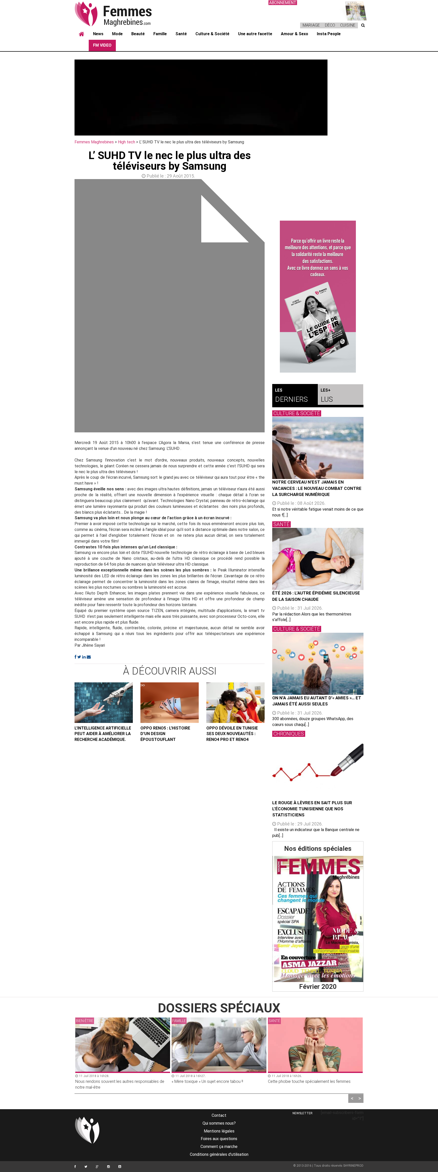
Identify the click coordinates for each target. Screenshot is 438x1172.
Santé (181, 33)
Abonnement (282, 2)
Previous (67, 307)
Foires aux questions (219, 1138)
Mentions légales (219, 1131)
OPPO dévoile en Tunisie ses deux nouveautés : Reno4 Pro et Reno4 (232, 734)
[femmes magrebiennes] (120, 13)
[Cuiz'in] (353, 10)
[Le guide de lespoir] (317, 297)
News (98, 33)
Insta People (329, 33)
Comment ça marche (219, 1146)
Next (272, 307)
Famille (160, 33)
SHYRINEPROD (353, 1165)
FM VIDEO (102, 45)
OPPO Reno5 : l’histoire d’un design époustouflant (165, 734)
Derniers (291, 396)
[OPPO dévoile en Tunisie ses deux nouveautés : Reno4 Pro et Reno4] (235, 702)
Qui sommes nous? (219, 1123)
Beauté (138, 33)
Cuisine (347, 25)
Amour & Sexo (294, 33)
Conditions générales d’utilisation (219, 1154)
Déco (330, 25)
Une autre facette (255, 33)
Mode (117, 33)
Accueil (82, 34)
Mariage (311, 25)
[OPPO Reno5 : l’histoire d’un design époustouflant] (169, 702)
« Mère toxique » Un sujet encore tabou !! (207, 1081)
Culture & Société (212, 33)
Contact (219, 1115)
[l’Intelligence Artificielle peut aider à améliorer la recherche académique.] (104, 702)
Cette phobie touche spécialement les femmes (309, 1081)
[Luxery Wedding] (317, 919)
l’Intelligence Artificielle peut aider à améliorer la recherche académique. (103, 734)
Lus (327, 396)
